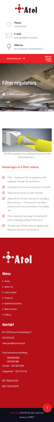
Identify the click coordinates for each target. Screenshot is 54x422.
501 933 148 (13, 361)
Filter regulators (41, 94)
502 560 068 (17, 366)
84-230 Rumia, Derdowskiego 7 (29, 49)
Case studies (10, 292)
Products (8, 298)
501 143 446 (21, 371)
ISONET (31, 417)
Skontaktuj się (14, 58)
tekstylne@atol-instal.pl (25, 37)
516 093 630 (20, 26)
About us (8, 287)
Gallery (7, 314)
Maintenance (10, 309)
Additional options (19, 94)
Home (7, 281)
